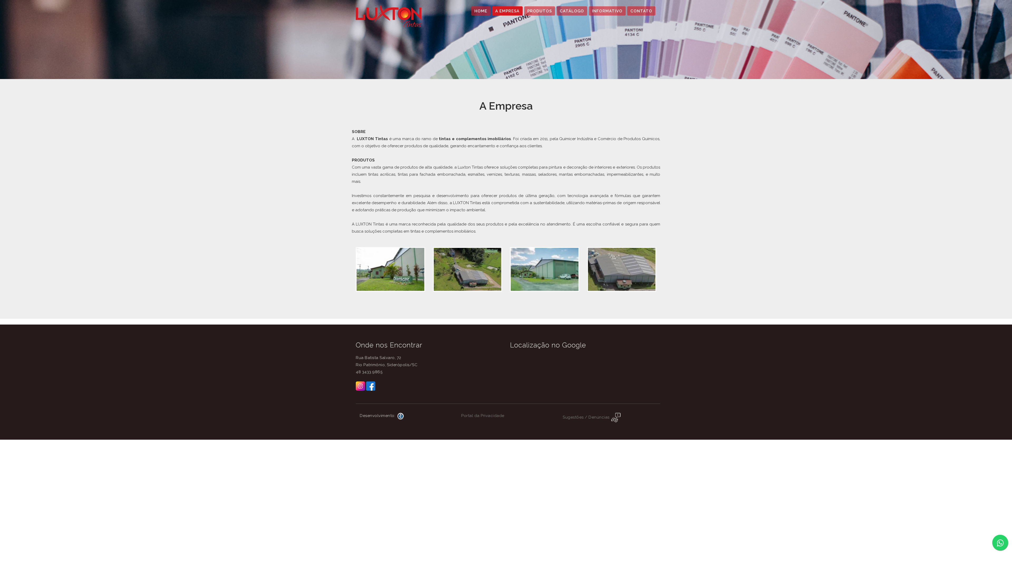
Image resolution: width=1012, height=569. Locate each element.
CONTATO (641, 11)
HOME (480, 11)
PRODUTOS (539, 11)
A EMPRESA (507, 11)
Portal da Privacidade (482, 415)
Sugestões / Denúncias (587, 417)
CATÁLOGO (572, 11)
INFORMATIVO (607, 11)
